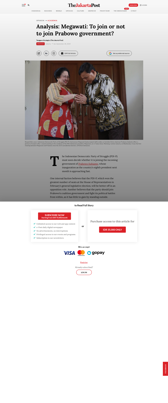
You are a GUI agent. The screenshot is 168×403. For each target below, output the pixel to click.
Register (84, 262)
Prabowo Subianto (88, 163)
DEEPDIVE (92, 11)
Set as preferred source (121, 53)
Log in (84, 272)
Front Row (105, 11)
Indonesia (36, 11)
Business (48, 11)
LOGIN (144, 5)
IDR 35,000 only (112, 229)
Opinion (40, 20)
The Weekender (120, 11)
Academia (52, 20)
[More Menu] (23, 5)
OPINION (69, 11)
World (59, 11)
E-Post (133, 11)
